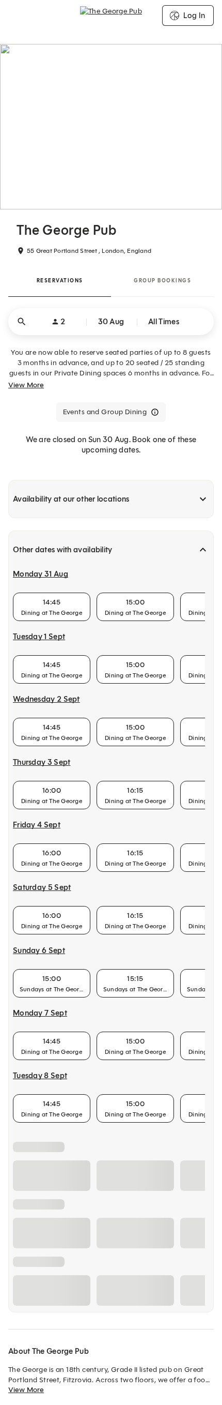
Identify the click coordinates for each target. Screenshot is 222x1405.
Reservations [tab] (60, 280)
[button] (111, 321)
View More (26, 385)
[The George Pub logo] (111, 15)
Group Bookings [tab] (162, 280)
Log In (194, 15)
